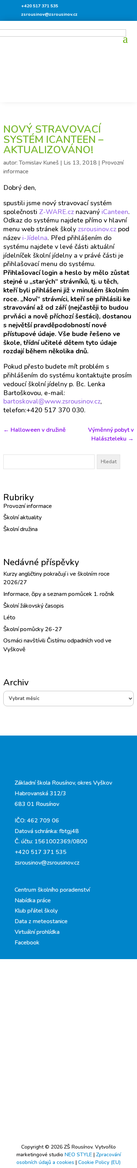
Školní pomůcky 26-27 (32, 629)
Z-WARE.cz (56, 211)
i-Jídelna (34, 237)
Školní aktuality (22, 517)
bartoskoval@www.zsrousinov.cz (51, 401)
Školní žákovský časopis (33, 606)
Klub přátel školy (36, 911)
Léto (9, 618)
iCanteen (115, 211)
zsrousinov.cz (98, 229)
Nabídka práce (33, 900)
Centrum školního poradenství (52, 890)
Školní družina (20, 529)
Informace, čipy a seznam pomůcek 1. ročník (58, 594)
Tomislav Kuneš (39, 163)
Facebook (27, 943)
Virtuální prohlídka (37, 932)
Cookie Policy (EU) (99, 1162)
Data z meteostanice (41, 921)
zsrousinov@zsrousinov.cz (49, 14)
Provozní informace (27, 506)
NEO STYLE (79, 1154)
